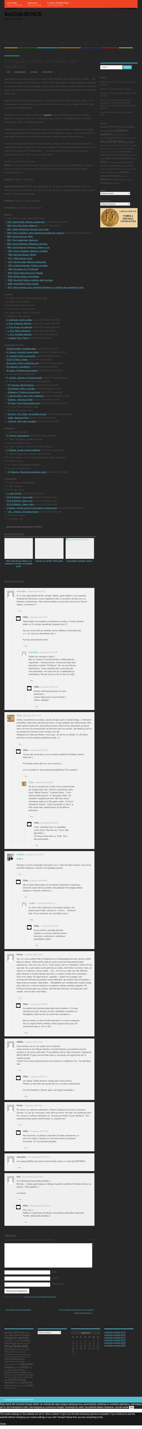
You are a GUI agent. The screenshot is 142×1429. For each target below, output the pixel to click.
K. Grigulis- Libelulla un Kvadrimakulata (24, 377)
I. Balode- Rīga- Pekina (18, 337)
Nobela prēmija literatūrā (114, 173)
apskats (104, 126)
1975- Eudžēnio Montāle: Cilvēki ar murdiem (28, 265)
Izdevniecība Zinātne (11, 1364)
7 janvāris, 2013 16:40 (33, 954)
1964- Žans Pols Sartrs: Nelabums (22, 225)
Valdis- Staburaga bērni (18, 417)
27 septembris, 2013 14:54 (38, 1157)
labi (131, 1407)
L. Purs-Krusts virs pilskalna (19, 327)
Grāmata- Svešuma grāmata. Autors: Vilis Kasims (118, 94)
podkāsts (123, 176)
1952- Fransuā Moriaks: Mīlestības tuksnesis (27, 243)
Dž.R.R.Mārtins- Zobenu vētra (20, 504)
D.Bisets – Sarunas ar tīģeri (20, 399)
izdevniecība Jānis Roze (108, 148)
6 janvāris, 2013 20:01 (38, 880)
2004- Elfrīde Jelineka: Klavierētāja (23, 276)
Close (3, 1423)
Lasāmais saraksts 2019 (114, 1342)
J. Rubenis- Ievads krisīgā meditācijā (23, 450)
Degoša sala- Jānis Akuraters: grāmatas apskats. (117, 83)
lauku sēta (123, 169)
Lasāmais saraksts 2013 (114, 1332)
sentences (12, 51)
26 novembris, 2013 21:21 (40, 1205)
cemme (110, 43)
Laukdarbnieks (112, 168)
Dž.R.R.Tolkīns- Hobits (17, 359)
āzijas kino (116, 183)
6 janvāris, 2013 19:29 (38, 750)
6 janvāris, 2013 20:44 (49, 823)
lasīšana (122, 162)
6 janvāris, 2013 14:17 (36, 591)
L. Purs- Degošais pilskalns (19, 323)
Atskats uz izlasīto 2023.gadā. (49, 561)
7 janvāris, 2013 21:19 (46, 903)
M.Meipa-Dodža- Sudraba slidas (21, 348)
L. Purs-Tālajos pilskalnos (19, 330)
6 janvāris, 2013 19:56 (35, 854)
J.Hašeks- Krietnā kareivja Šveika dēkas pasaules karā (32, 507)
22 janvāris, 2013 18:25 (39, 1131)
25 (77, 1348)
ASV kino (114, 126)
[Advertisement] (54, 30)
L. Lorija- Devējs (14, 493)
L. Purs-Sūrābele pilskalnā (19, 334)
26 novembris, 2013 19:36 (32, 1177)
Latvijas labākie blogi (58, 3)
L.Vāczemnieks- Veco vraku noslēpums (26, 395)
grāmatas (35, 3)
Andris (32, 903)
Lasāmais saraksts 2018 (114, 1340)
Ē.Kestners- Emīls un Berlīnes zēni (22, 363)
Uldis (8, 72)
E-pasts (55, 1278)
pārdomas (105, 179)
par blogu (14, 3)
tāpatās (11, 43)
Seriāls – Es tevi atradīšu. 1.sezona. (116, 88)
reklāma (115, 179)
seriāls (103, 183)
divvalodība (105, 137)
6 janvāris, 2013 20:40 (44, 782)
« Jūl (73, 1353)
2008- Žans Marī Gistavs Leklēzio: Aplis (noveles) (30, 280)
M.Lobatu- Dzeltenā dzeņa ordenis (22, 370)
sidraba (20, 854)
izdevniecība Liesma (14, 1358)
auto (91, 43)
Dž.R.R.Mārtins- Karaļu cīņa (19, 500)
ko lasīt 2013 (37, 526)
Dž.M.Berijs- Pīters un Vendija (21, 388)
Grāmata (116, 141)
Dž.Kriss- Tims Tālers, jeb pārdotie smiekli (27, 414)
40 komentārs (47, 72)
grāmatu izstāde (131, 145)
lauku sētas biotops (15, 1377)
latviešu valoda (114, 165)
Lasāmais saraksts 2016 (114, 1334)
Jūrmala (134, 158)
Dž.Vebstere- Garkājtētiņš (18, 366)
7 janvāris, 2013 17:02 (33, 1042)
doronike (48, 114)
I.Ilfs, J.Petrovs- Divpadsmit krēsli (23, 511)
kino (47, 43)
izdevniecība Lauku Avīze (109, 152)
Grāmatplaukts (120, 145)
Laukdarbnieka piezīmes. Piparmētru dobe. (116, 113)
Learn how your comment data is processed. (40, 1297)
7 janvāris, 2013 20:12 (38, 1076)
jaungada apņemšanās (23, 526)
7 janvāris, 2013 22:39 (49, 926)
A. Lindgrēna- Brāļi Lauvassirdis (21, 355)
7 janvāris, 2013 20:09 (38, 1004)
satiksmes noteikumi (126, 179)
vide (126, 43)
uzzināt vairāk (121, 1407)
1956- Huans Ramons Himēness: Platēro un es (28, 247)
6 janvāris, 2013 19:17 (32, 715)
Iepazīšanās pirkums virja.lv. (80, 561)
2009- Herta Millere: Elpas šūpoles (23, 283)
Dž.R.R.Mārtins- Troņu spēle (20, 497)
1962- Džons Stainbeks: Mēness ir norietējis (28, 250)
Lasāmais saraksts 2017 (114, 1337)
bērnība (124, 135)
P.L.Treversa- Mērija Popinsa (21, 384)
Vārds (54, 1272)
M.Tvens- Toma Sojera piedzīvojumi (24, 403)
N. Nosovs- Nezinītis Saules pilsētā (23, 352)
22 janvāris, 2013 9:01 (33, 1105)
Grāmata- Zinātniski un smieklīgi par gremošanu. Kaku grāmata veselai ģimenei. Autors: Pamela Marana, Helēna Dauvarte (118, 104)
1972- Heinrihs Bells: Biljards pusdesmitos (26, 221)
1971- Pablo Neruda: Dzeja (20, 258)
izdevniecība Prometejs (118, 154)
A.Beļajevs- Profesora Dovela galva (24, 392)
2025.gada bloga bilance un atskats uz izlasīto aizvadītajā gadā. (18, 563)
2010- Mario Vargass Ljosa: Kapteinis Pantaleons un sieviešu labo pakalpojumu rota (45, 287)
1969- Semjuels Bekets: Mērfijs (22, 254)
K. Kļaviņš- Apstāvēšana (18, 435)
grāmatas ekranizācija (107, 145)
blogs (127, 127)
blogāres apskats (16, 1337)
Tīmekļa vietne (58, 1284)
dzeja (113, 137)
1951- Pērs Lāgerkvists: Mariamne (22, 240)
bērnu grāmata (117, 134)
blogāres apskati (69, 43)
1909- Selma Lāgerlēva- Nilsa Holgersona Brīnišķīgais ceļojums (35, 232)
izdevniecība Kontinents (126, 148)
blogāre (111, 130)
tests (110, 183)
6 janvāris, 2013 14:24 (38, 617)
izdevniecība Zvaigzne (118, 158)
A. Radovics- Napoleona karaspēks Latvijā (27, 471)
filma (104, 141)
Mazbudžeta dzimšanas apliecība (18, 1310)
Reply (19, 611)
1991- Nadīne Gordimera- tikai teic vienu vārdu (28, 229)
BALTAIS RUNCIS (22, 14)
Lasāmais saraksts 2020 (114, 1345)
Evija (19, 715)
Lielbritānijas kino (113, 172)
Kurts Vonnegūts (112, 162)
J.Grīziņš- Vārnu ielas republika (22, 421)
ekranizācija (131, 138)
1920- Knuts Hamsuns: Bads (20, 236)
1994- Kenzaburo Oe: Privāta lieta (23, 269)
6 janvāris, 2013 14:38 (48, 652)
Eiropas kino (121, 137)
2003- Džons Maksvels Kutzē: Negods (25, 272)
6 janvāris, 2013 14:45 (49, 687)
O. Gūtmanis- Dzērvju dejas (19, 319)
